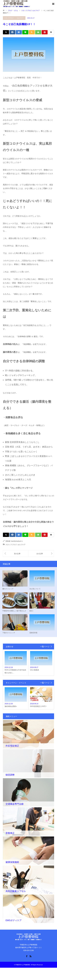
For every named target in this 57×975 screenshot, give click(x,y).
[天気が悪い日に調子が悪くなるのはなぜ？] (15, 553)
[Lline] (25, 32)
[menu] (53, 4)
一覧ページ (44, 646)
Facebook (26, 956)
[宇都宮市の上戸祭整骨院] (16, 4)
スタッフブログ (9, 18)
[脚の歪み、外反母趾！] (41, 553)
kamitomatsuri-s (17, 541)
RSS (30, 956)
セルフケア (20, 18)
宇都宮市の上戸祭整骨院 (22, 964)
